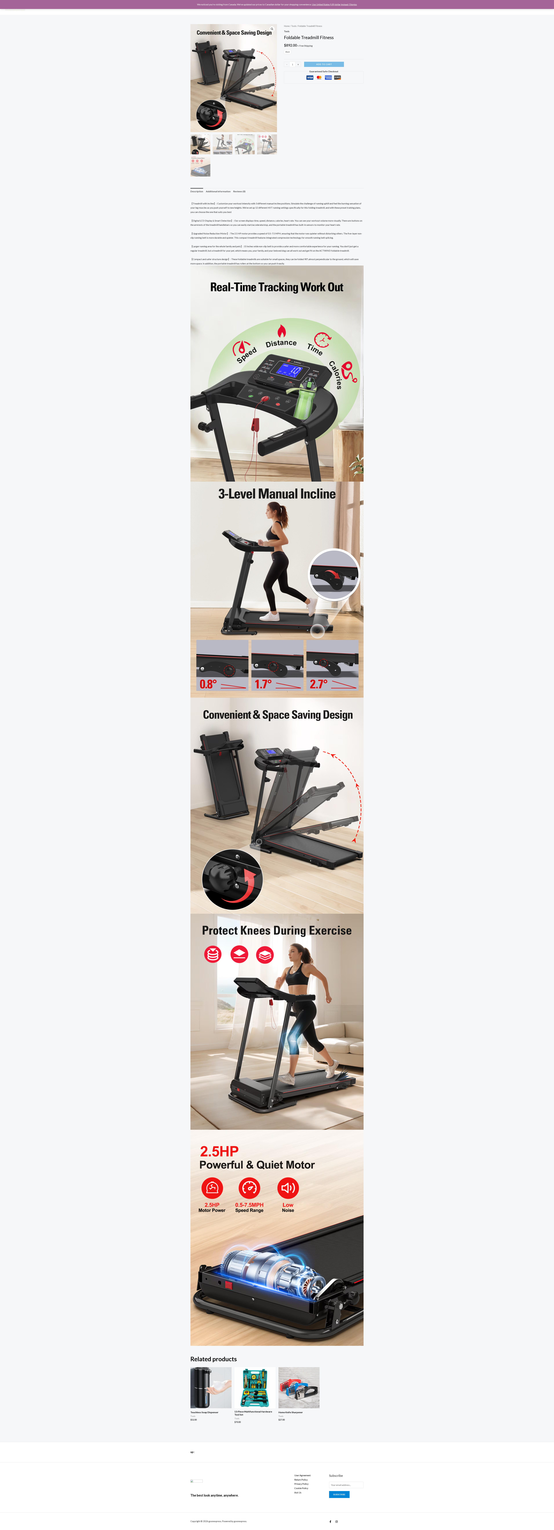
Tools (293, 26)
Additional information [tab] (218, 191)
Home (287, 26)
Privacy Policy (301, 1483)
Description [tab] (196, 191)
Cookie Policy (301, 1488)
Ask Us (297, 1492)
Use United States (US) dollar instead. (330, 4)
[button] (272, 29)
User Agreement (302, 1475)
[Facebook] (330, 1521)
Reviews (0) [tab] (239, 191)
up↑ (192, 1452)
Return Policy (301, 1479)
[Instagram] (336, 1521)
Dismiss (353, 4)
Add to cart (324, 64)
